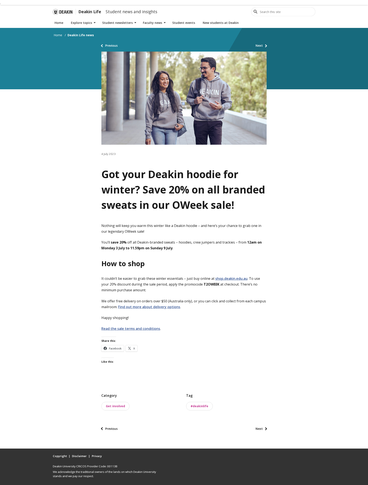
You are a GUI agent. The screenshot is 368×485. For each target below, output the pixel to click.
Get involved (115, 406)
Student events (183, 23)
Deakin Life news (81, 35)
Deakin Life (89, 11)
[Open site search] (255, 11)
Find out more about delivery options (149, 307)
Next (259, 45)
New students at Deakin (221, 23)
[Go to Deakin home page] (62, 12)
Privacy (97, 456)
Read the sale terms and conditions (130, 328)
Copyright (60, 456)
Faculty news (152, 23)
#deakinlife (199, 406)
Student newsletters (117, 23)
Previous (111, 45)
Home (59, 23)
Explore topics (81, 23)
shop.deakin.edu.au (231, 278)
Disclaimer (79, 456)
